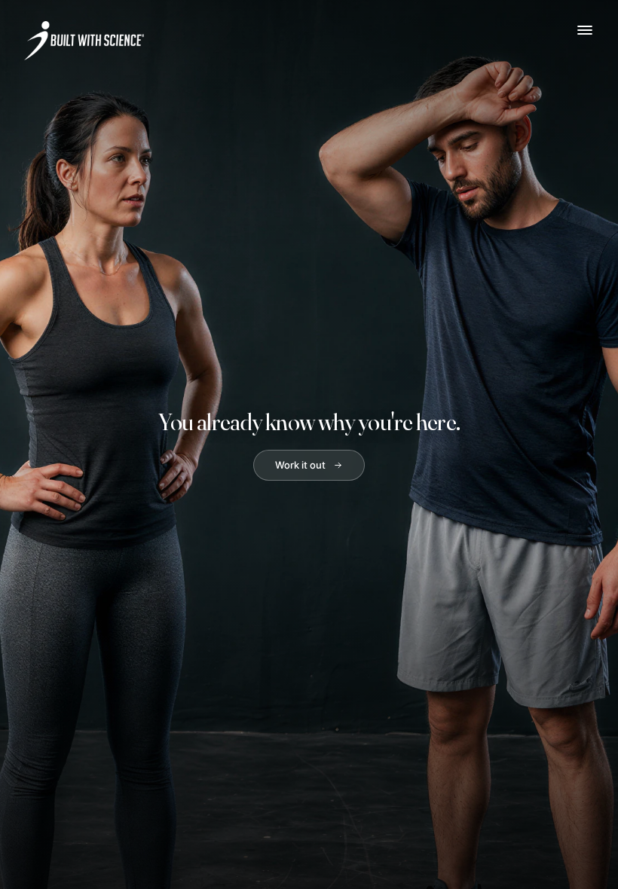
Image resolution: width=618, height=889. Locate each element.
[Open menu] (584, 30)
